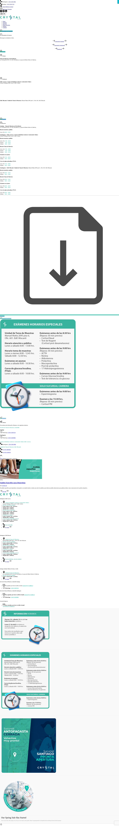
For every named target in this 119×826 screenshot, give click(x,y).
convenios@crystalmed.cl (8, 606)
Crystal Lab (4, 485)
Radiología (59, 49)
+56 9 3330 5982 (12, 1)
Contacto (5, 27)
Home (4, 21)
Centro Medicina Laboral (7, 6)
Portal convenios (6, 25)
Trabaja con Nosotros (7, 9)
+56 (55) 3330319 (7, 452)
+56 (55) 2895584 (7, 449)
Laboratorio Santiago (59, 41)
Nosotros (5, 22)
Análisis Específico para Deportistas (12, 483)
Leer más (5, 491)
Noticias (4, 26)
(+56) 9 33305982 (11, 437)
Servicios (5, 23)
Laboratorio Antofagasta (59, 45)
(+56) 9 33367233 (11, 432)
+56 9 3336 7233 (10, 4)
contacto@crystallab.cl (27, 585)
